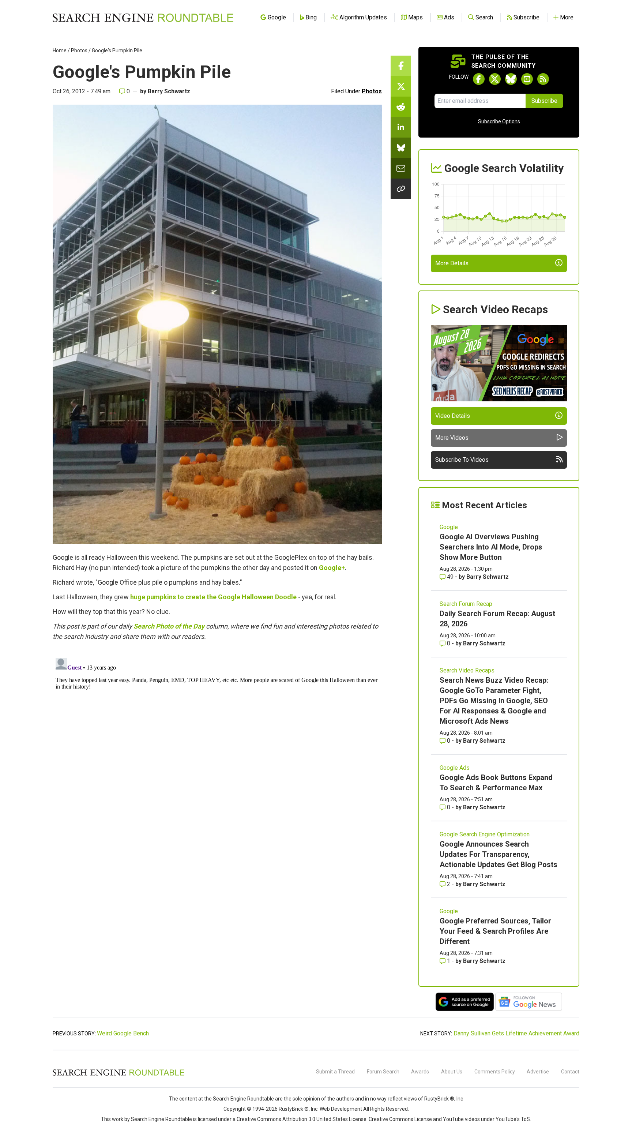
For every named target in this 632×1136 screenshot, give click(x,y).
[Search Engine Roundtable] (118, 1074)
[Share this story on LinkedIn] (401, 127)
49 (450, 576)
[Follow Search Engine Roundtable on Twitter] (495, 79)
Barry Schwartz (169, 91)
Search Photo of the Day (168, 626)
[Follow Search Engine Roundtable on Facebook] (479, 79)
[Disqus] (217, 746)
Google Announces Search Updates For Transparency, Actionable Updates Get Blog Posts (498, 854)
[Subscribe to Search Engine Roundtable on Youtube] (527, 79)
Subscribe (544, 100)
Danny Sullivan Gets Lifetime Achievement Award (516, 1033)
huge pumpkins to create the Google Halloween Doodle (213, 597)
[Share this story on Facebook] (401, 66)
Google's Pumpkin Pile (117, 50)
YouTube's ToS (513, 1119)
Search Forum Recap (466, 603)
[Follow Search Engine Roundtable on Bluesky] (511, 79)
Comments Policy (494, 1072)
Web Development (341, 1109)
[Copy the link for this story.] (401, 189)
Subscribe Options (499, 121)
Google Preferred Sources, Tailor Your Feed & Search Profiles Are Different (495, 931)
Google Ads (455, 767)
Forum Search (383, 1072)
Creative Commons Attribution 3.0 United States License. (302, 1119)
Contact (570, 1072)
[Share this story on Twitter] (401, 86)
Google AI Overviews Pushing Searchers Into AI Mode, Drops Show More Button (491, 547)
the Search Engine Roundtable (239, 1099)
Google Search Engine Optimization (485, 834)
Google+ (332, 567)
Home (60, 50)
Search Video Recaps (467, 670)
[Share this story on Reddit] (401, 107)
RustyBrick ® (294, 1109)
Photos (79, 50)
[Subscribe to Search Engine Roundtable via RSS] (543, 79)
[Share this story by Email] (401, 168)
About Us (451, 1072)
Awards (420, 1072)
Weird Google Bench (123, 1033)
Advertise (538, 1072)
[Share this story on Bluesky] (401, 148)
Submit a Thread (335, 1072)
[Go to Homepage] (143, 17)
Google (449, 527)
